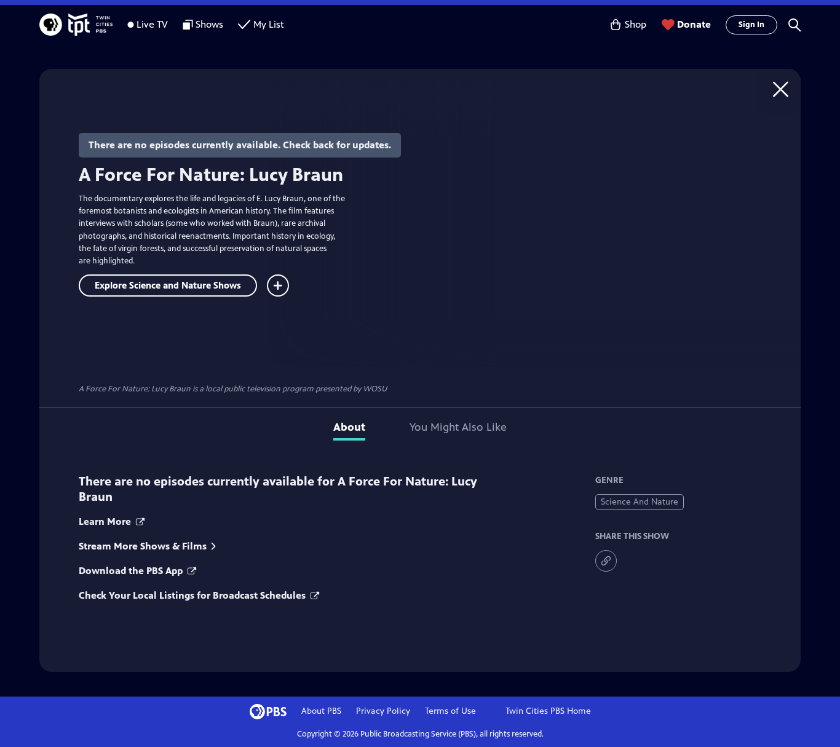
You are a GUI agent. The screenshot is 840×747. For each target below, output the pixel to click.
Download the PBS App (132, 571)
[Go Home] (780, 89)
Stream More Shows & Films (143, 546)
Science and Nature (639, 502)
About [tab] (349, 427)
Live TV (152, 24)
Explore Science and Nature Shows (168, 285)
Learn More (106, 521)
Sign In (751, 25)
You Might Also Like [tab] (458, 427)
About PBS (321, 711)
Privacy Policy (383, 711)
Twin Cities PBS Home (548, 711)
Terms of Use (450, 711)
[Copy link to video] (606, 561)
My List (268, 24)
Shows (209, 24)
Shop (635, 24)
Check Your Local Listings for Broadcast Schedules (193, 595)
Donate (694, 24)
